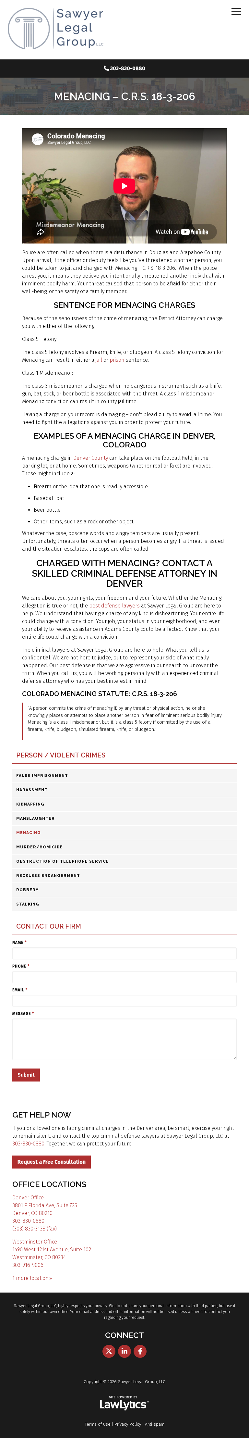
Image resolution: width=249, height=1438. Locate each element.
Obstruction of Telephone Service (62, 861)
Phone (21, 966)
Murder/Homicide (39, 847)
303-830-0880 (127, 68)
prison (118, 360)
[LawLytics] (124, 1403)
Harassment (32, 790)
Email (20, 990)
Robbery (27, 890)
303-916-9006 (27, 1265)
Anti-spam (154, 1424)
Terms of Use (98, 1424)
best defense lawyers (114, 606)
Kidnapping (30, 804)
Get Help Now (41, 1114)
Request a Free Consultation (52, 1162)
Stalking (27, 904)
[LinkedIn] (124, 1351)
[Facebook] (140, 1351)
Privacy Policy (127, 1424)
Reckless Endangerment (48, 875)
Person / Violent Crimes (60, 755)
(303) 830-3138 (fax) (34, 1229)
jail (99, 360)
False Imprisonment (42, 775)
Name (19, 942)
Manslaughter (35, 818)
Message (23, 1013)
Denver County (90, 458)
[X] (108, 1351)
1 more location (30, 1278)
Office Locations (49, 1184)
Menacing (28, 833)
